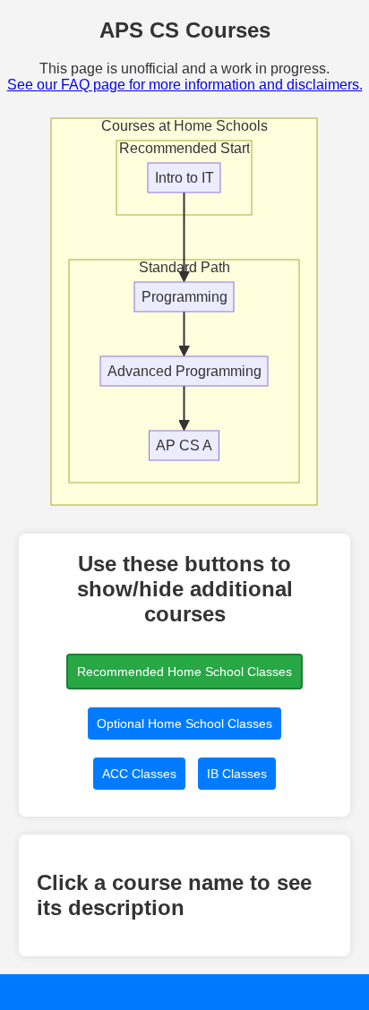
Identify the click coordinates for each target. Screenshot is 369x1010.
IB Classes (237, 773)
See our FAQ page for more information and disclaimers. (185, 84)
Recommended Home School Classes (184, 671)
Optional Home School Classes (184, 723)
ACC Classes (139, 773)
